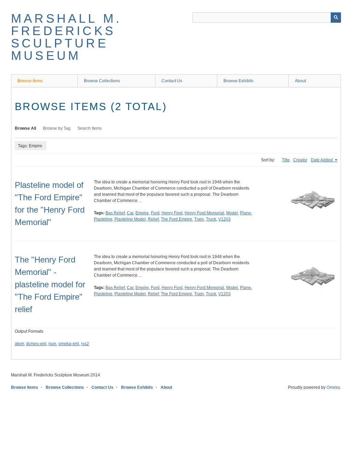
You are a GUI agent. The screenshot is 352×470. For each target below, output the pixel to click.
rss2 (85, 343)
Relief (153, 219)
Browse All (25, 128)
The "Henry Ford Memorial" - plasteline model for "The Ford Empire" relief (50, 284)
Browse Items (30, 80)
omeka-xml (68, 343)
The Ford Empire (176, 219)
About (300, 80)
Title (286, 160)
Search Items (89, 128)
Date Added (322, 160)
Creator (300, 160)
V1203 (224, 219)
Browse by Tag (56, 128)
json (52, 343)
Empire (142, 213)
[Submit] (336, 17)
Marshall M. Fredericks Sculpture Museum (66, 37)
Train (199, 219)
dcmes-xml (36, 343)
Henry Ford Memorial (204, 213)
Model (232, 213)
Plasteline (103, 219)
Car (130, 213)
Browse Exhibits (238, 80)
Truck (211, 219)
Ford (155, 213)
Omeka (333, 387)
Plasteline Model (130, 219)
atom (19, 343)
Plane (245, 213)
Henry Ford (172, 213)
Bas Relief (115, 213)
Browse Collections (102, 80)
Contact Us (172, 80)
